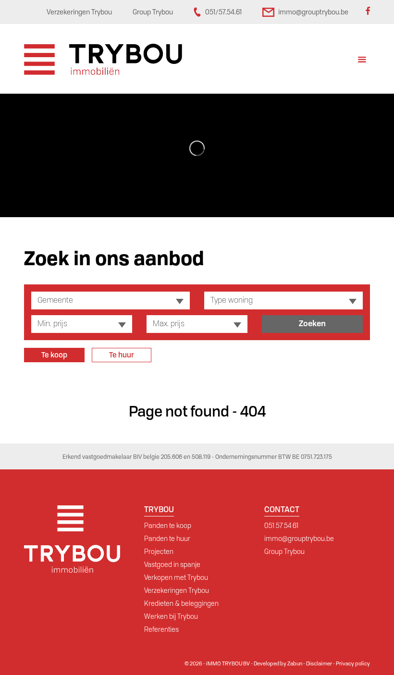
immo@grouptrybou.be (299, 538)
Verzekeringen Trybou (176, 590)
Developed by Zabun (278, 663)
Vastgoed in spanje (172, 564)
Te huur (121, 355)
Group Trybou (284, 551)
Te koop (54, 355)
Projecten (158, 551)
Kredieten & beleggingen (181, 603)
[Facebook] (367, 12)
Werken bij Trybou (171, 616)
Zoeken (312, 323)
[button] (110, 300)
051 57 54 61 (281, 525)
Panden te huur (167, 538)
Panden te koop (167, 525)
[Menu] (362, 60)
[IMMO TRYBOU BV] (103, 58)
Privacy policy (353, 663)
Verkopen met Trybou (176, 577)
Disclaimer (319, 663)
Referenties (161, 629)
